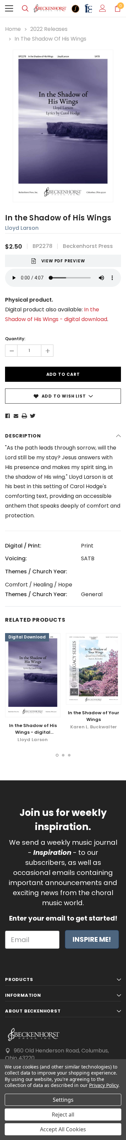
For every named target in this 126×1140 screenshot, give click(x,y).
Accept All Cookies (63, 1129)
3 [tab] (69, 755)
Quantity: (15, 339)
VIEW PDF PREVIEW (63, 261)
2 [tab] (63, 755)
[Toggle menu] (9, 8)
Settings (63, 1099)
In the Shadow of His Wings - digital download (33, 732)
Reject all (63, 1114)
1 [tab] (57, 755)
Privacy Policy (103, 1085)
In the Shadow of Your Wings (93, 716)
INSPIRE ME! (92, 939)
